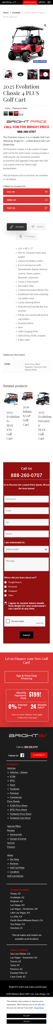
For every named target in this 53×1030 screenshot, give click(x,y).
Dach (12, 785)
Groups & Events (18, 839)
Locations (14, 872)
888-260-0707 (31, 747)
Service (11, 843)
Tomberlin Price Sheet (20, 814)
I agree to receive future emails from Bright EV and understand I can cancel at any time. (27, 606)
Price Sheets (13, 801)
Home (6, 13)
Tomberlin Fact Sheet (20, 818)
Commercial (16, 797)
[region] (26, 1013)
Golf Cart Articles (15, 876)
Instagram (12, 591)
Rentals (11, 830)
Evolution (16, 13)
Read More (39, 1008)
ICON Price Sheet (18, 806)
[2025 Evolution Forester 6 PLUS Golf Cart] (43, 399)
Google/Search (15, 582)
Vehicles (11, 768)
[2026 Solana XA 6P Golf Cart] (27, 396)
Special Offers (14, 826)
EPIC (12, 781)
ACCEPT (26, 1016)
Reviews (14, 863)
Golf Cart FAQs (17, 868)
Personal (14, 793)
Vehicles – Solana (18, 772)
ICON (12, 776)
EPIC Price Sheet (18, 810)
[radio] (6, 113)
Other (10, 595)
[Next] (45, 74)
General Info (16, 834)
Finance (11, 847)
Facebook (12, 586)
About (10, 855)
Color (7, 108)
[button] (45, 2)
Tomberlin (14, 789)
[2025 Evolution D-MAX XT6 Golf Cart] (11, 399)
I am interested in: (14, 542)
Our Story (14, 859)
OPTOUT (26, 1021)
